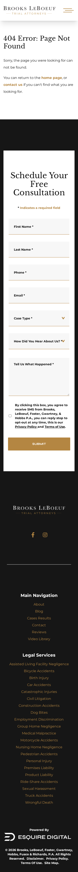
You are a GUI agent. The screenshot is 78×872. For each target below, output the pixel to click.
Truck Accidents (39, 795)
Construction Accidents (39, 706)
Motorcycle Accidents (39, 740)
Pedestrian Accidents (39, 754)
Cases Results (39, 618)
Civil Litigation (39, 699)
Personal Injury (39, 761)
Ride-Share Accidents (39, 782)
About (39, 604)
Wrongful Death (39, 802)
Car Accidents (39, 685)
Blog (39, 611)
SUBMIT (39, 444)
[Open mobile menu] (67, 10)
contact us (13, 85)
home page (51, 78)
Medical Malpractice (39, 733)
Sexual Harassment (39, 789)
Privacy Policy (26, 427)
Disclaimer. (35, 859)
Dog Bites (39, 712)
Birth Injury (39, 678)
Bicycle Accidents (39, 671)
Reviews (39, 632)
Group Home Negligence (39, 726)
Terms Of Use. (32, 863)
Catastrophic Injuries (39, 692)
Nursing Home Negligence (39, 747)
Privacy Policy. (57, 859)
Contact (39, 625)
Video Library (39, 639)
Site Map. (51, 863)
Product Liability (39, 775)
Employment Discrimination (39, 719)
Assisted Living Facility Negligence (39, 664)
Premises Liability (39, 768)
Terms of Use (55, 427)
